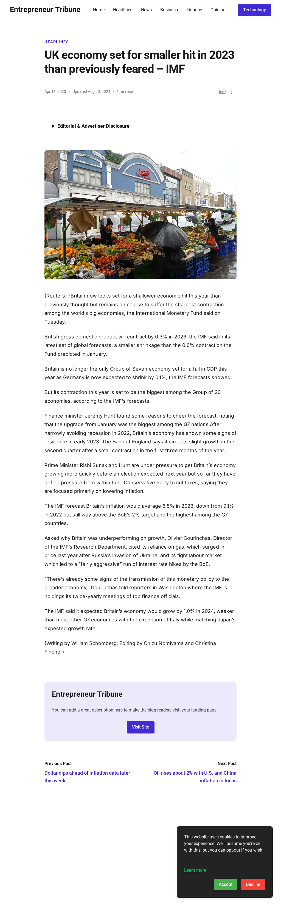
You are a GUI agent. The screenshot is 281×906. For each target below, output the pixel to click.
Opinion (218, 9)
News (146, 9)
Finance (194, 9)
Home (99, 9)
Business (169, 9)
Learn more (195, 870)
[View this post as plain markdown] (222, 92)
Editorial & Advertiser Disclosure (93, 126)
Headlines (122, 9)
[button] (231, 92)
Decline (253, 884)
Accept (225, 884)
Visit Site (140, 727)
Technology (254, 9)
